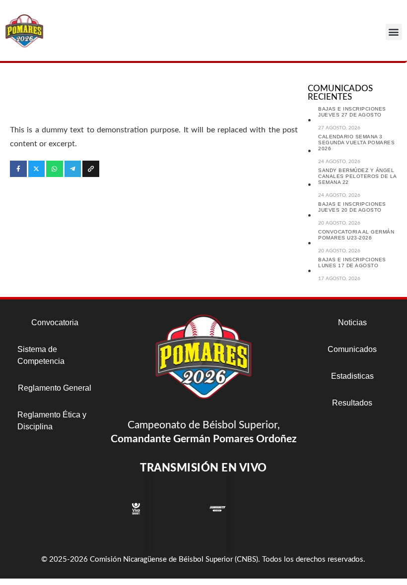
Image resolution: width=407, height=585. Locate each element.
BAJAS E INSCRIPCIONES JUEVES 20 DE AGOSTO (352, 207)
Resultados (352, 403)
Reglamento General (54, 388)
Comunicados (352, 349)
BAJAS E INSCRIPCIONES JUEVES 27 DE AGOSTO (352, 111)
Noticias (352, 322)
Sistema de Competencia (41, 355)
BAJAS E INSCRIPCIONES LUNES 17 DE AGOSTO (352, 262)
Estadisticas (352, 376)
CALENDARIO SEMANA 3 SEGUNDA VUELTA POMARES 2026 (356, 142)
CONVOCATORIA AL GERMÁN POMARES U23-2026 (356, 234)
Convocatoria (54, 322)
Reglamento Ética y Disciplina (51, 420)
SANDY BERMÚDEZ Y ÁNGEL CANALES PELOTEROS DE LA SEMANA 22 (357, 176)
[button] (394, 32)
